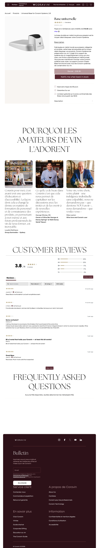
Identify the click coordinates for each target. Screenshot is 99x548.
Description (58, 101)
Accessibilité (53, 524)
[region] (49, 197)
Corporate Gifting (19, 528)
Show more (49, 368)
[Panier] (91, 4)
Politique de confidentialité (20, 475)
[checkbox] (59, 284)
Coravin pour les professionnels (60, 500)
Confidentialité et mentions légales (62, 517)
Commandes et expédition (23, 496)
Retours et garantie (20, 500)
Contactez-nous (19, 492)
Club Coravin (18, 517)
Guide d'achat (18, 524)
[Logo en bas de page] (20, 440)
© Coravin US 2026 (19, 546)
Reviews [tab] (11, 277)
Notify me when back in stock (75, 76)
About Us (52, 492)
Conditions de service (19, 477)
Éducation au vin (19, 532)
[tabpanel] (49, 327)
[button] (87, 4)
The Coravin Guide (20, 536)
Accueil (8, 13)
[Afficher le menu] (8, 4)
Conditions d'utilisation (57, 521)
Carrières (52, 496)
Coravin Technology (56, 504)
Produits (16, 13)
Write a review (88, 277)
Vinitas (15, 521)
